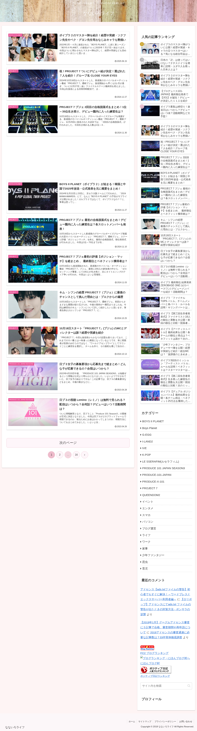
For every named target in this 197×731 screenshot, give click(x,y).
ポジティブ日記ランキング (155, 676)
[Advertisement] (68, 154)
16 (76, 454)
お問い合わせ (185, 721)
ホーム (132, 721)
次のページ (68, 443)
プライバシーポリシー (165, 721)
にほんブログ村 (150, 663)
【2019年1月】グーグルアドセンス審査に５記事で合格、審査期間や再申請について (165, 627)
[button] (189, 686)
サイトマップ (144, 721)
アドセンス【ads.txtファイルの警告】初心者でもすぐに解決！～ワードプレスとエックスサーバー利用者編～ (165, 594)
